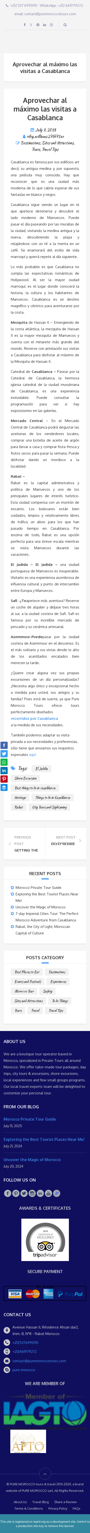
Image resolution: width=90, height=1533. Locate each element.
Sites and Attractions (57, 143)
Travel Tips (50, 149)
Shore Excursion (25, 778)
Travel (35, 1010)
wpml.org (39, 1521)
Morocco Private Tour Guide (38, 887)
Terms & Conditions (28, 1508)
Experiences (58, 981)
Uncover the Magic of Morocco (41, 907)
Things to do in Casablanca (52, 797)
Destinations (30, 143)
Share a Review (65, 1502)
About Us (20, 1502)
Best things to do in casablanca (34, 788)
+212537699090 (25, 1342)
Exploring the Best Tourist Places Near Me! (44, 1139)
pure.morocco (23, 1370)
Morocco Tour (24, 991)
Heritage (20, 797)
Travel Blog (40, 1502)
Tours (36, 149)
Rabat (18, 807)
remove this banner (60, 1526)
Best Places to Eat (26, 972)
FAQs (76, 1508)
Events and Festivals (27, 981)
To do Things (60, 1000)
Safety (47, 991)
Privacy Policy (57, 1508)
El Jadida (41, 768)
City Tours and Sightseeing (49, 807)
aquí (32, 754)
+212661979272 (24, 1351)
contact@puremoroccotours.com (39, 1361)
